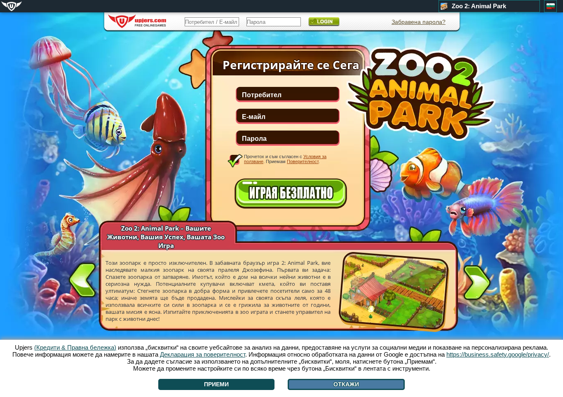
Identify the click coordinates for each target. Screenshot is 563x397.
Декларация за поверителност (202, 354)
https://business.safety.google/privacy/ (497, 354)
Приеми (216, 384)
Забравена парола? (419, 22)
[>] (477, 284)
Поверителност (303, 161)
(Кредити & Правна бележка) (75, 347)
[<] (82, 278)
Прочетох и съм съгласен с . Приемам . (285, 159)
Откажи (346, 384)
